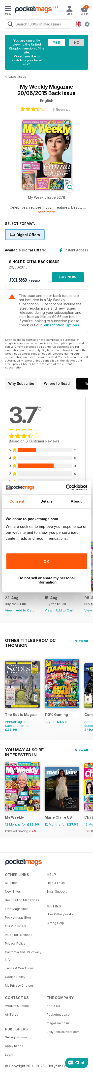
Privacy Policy (15, 943)
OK (46, 561)
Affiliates (11, 1014)
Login (9, 1054)
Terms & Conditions (19, 968)
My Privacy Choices (19, 985)
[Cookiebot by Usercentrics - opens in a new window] (66, 487)
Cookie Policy (15, 977)
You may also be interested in (24, 749)
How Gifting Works (60, 914)
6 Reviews (61, 109)
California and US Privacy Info (23, 955)
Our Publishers (15, 926)
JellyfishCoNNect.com (63, 1032)
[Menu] (8, 9)
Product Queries (17, 1006)
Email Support (57, 891)
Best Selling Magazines (22, 900)
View (9, 610)
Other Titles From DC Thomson (30, 640)
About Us (53, 1006)
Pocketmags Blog (18, 917)
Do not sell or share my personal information (46, 580)
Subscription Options (61, 325)
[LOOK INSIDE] (46, 189)
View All (81, 641)
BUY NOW (68, 277)
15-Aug (51, 598)
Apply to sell (14, 1046)
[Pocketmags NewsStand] (32, 10)
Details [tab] (46, 501)
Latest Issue (17, 76)
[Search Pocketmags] (10, 25)
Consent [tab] (16, 501)
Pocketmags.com (59, 1014)
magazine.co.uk (58, 1023)
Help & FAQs (56, 883)
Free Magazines (17, 909)
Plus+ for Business (18, 935)
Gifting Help (55, 923)
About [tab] (76, 501)
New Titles (13, 891)
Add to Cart (25, 610)
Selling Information (18, 1037)
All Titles (11, 883)
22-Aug (11, 598)
